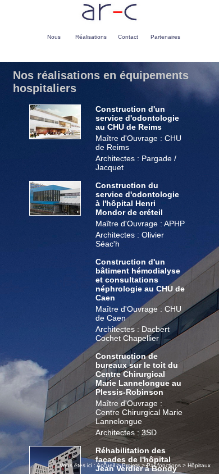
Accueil (106, 465)
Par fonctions (164, 465)
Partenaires (165, 37)
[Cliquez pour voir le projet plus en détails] (55, 136)
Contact (128, 37)
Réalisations (91, 37)
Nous (54, 37)
